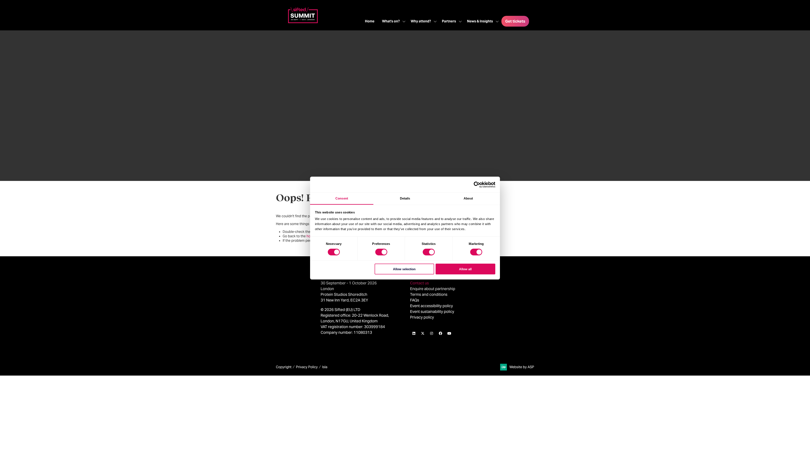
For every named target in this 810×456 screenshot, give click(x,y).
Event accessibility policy (432, 305)
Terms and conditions (428, 294)
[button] (515, 21)
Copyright (284, 367)
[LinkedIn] (414, 333)
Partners (449, 21)
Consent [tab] (341, 198)
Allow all (465, 269)
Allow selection (404, 269)
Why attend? (421, 21)
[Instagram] (431, 333)
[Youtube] (449, 333)
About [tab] (468, 198)
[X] (423, 333)
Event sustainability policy (432, 311)
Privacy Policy (307, 367)
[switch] (381, 252)
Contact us (419, 283)
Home (369, 21)
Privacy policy (422, 317)
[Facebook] (440, 333)
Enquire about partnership (432, 288)
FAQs (414, 300)
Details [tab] (405, 198)
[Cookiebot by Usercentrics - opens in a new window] (476, 184)
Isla (324, 367)
